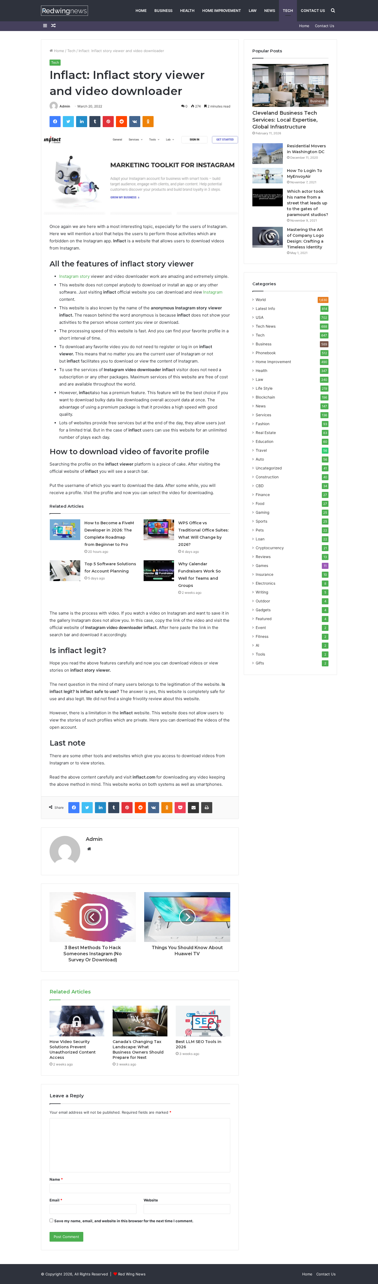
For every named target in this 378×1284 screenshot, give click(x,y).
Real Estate (266, 432)
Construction (267, 477)
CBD (260, 486)
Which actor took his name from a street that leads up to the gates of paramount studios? (307, 203)
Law (253, 10)
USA (259, 317)
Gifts (260, 663)
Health (187, 10)
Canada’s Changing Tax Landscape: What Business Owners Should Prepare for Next (138, 1049)
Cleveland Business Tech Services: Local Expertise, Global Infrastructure (285, 120)
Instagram (212, 292)
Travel (261, 450)
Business (163, 10)
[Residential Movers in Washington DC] (267, 153)
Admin (64, 106)
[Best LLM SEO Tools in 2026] (203, 1021)
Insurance (264, 574)
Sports (261, 521)
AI (257, 645)
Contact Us (313, 10)
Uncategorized (269, 468)
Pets (260, 530)
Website (151, 1200)
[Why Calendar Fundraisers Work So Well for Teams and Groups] (159, 570)
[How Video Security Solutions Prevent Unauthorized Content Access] (77, 1021)
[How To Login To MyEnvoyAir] (267, 175)
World (261, 299)
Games (262, 565)
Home (141, 10)
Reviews (263, 556)
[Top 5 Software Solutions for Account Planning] (65, 570)
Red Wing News (132, 1274)
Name (56, 1179)
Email (56, 1200)
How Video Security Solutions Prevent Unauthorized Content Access (73, 1049)
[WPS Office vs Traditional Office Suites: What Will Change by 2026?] (159, 529)
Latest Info (265, 308)
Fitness (262, 636)
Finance (263, 494)
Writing (262, 592)
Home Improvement (221, 10)
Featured (263, 619)
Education (264, 441)
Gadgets (263, 610)
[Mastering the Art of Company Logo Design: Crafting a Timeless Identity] (267, 237)
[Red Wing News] (64, 11)
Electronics (265, 583)
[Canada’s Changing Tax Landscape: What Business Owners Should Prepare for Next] (140, 1021)
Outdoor (263, 601)
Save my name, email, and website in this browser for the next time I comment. (123, 1221)
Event (261, 627)
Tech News (266, 326)
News (269, 10)
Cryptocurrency (270, 548)
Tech (288, 10)
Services (263, 415)
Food (260, 503)
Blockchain (265, 397)
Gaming (262, 512)
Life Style (264, 388)
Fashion (263, 424)
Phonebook (266, 353)
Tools (260, 654)
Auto (260, 459)
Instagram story (74, 276)
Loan (260, 539)
